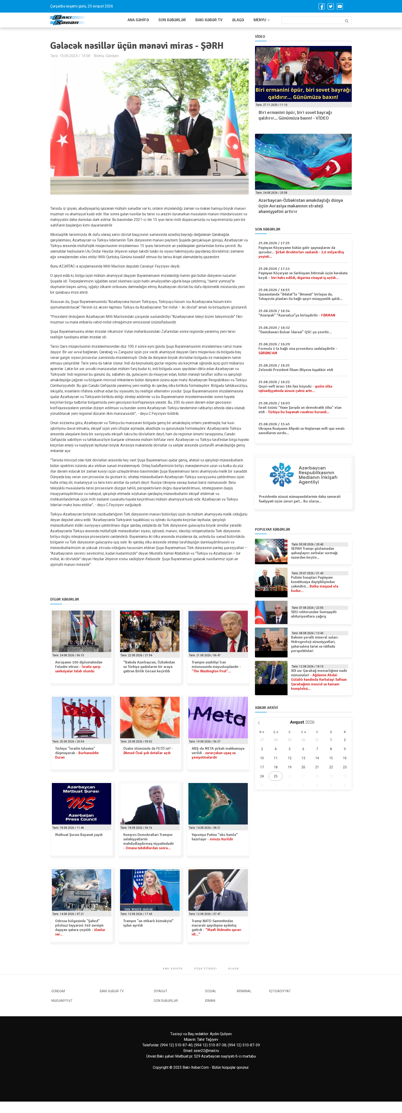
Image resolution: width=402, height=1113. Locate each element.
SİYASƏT (161, 991)
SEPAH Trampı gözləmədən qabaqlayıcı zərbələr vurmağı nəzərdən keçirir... (314, 553)
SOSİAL (210, 991)
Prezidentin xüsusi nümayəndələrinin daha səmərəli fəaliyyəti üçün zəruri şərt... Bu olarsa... (300, 498)
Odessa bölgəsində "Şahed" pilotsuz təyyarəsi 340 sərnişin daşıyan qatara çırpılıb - (80, 928)
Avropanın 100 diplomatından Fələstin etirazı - (78, 666)
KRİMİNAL (244, 991)
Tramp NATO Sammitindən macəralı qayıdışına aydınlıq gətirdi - (216, 928)
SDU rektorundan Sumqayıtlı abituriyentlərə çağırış (314, 614)
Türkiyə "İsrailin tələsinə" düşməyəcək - (77, 753)
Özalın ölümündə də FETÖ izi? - (148, 750)
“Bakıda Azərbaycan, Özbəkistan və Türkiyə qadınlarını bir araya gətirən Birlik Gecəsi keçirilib (149, 666)
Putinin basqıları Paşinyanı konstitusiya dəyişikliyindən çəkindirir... (314, 584)
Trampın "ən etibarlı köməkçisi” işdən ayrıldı (148, 923)
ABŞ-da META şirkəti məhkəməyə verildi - (218, 753)
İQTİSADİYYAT (280, 991)
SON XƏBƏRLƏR (172, 20)
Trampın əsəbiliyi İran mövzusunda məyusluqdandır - (216, 666)
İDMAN (210, 1001)
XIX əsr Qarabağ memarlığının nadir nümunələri (319, 679)
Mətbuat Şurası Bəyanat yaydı (79, 834)
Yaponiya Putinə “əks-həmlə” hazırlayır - (215, 837)
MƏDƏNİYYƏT (62, 1001)
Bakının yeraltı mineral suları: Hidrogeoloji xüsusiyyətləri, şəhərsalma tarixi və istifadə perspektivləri (314, 644)
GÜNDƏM (58, 991)
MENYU (260, 20)
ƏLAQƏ (238, 20)
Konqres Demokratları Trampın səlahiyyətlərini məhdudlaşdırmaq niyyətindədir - (148, 841)
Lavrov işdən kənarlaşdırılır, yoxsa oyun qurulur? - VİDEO (298, 115)
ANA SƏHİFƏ (138, 20)
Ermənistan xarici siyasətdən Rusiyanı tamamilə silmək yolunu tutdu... (297, 203)
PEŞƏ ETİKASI (205, 968)
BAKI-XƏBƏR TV (208, 20)
